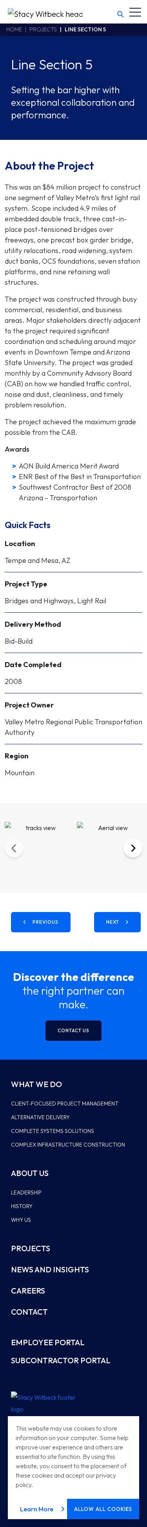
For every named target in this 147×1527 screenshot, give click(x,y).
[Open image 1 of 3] (38, 848)
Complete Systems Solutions (52, 1130)
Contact (29, 1312)
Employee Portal (48, 1342)
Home (14, 29)
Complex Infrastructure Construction (68, 1144)
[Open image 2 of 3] (110, 848)
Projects (43, 29)
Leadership (26, 1192)
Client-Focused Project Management (64, 1103)
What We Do (36, 1084)
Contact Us (73, 1030)
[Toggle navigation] (135, 12)
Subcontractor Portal (61, 1360)
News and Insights (50, 1269)
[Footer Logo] (46, 1403)
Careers (28, 1290)
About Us (30, 1173)
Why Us (21, 1219)
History (22, 1206)
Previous (14, 848)
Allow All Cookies (103, 1509)
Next (132, 848)
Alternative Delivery (40, 1117)
